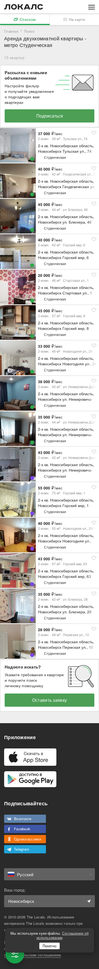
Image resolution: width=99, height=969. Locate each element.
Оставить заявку (49, 700)
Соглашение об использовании (63, 935)
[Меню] (91, 6)
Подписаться (49, 116)
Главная (11, 31)
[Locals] (23, 7)
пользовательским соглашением (32, 954)
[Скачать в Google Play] (30, 779)
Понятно (49, 945)
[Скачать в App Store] (30, 757)
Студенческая (55, 157)
